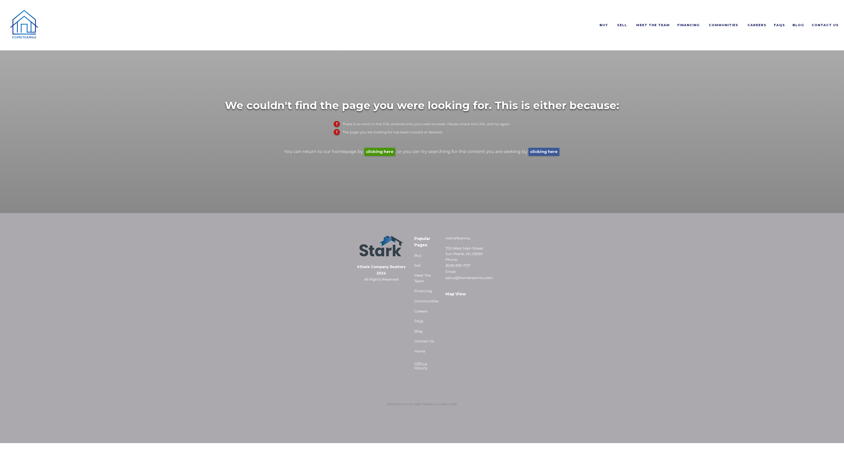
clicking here (379, 151)
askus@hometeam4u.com (468, 278)
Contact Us (825, 25)
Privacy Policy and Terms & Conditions (422, 404)
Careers (757, 25)
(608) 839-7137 (458, 266)
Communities (723, 25)
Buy (604, 25)
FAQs (779, 25)
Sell (622, 25)
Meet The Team (653, 25)
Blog (798, 25)
